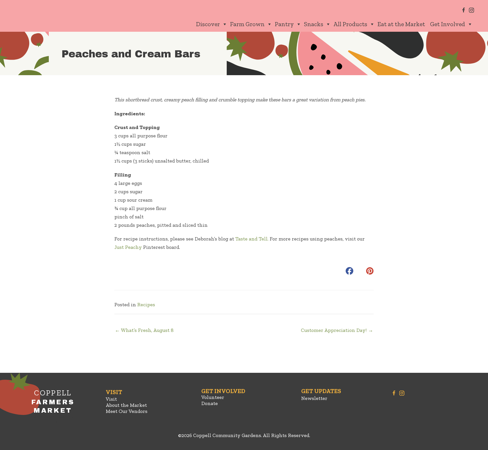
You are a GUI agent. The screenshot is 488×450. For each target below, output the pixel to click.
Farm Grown (247, 24)
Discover (208, 24)
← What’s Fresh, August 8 (144, 330)
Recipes (146, 304)
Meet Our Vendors (126, 411)
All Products (350, 24)
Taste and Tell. (251, 239)
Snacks (313, 24)
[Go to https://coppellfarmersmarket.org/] (53, 407)
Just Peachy (128, 247)
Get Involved (447, 24)
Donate (209, 403)
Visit (111, 399)
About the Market (126, 405)
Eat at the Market (401, 24)
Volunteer (212, 397)
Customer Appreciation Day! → (337, 330)
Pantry (284, 24)
